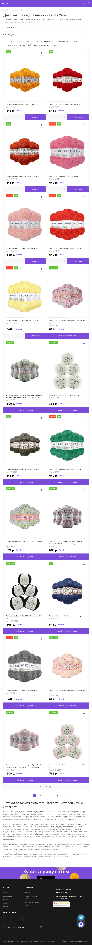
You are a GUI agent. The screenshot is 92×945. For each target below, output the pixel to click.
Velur (5, 892)
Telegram (13, 918)
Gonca (5, 899)
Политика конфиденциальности (75, 941)
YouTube (20, 918)
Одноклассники (27, 918)
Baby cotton (7, 896)
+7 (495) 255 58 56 (63, 889)
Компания (28, 892)
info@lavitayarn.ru (62, 893)
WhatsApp (34, 918)
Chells (5, 903)
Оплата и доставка (32, 902)
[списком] (84, 34)
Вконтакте (5, 918)
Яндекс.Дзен (41, 918)
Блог (26, 906)
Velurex (6, 907)
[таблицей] (87, 34)
